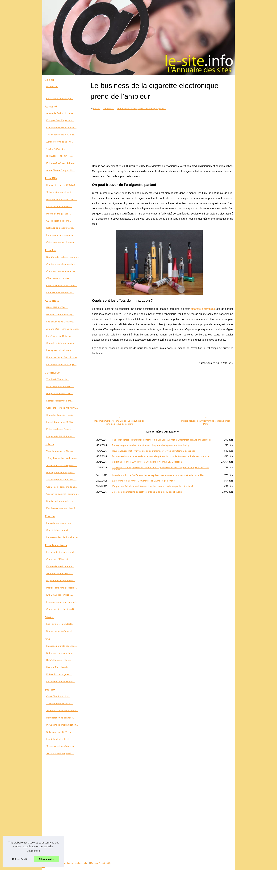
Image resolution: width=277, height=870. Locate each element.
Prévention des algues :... (59, 674)
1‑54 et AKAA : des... (56, 149)
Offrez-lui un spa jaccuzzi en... (61, 285)
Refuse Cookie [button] (20, 859)
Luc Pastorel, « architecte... (60, 624)
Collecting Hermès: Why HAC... (62, 407)
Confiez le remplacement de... (61, 264)
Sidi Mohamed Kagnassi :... (60, 753)
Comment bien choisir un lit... (61, 609)
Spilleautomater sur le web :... (61, 479)
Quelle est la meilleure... (58, 220)
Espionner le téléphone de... (60, 580)
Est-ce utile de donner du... (60, 566)
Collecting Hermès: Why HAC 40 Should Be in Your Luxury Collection (147, 462)
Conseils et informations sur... (61, 343)
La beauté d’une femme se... (61, 235)
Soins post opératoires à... (59, 192)
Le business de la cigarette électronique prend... (141, 108)
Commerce (108, 108)
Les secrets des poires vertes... (62, 552)
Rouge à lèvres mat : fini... (59, 393)
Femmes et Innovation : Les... (61, 199)
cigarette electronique (203, 309)
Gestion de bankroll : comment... (62, 494)
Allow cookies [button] (46, 859)
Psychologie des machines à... (61, 508)
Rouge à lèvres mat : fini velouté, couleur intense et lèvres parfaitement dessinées (153, 451)
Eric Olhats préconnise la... (60, 594)
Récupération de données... (60, 717)
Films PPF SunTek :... (57, 307)
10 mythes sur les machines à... (62, 458)
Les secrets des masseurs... (60, 681)
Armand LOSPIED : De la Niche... (63, 329)
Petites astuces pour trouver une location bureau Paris (206, 422)
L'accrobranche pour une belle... (62, 602)
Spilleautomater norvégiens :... (61, 465)
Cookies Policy (81, 863)
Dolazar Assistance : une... (59, 400)
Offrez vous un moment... (59, 278)
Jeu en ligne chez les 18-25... (61, 134)
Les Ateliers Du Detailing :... (60, 336)
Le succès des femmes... (59, 206)
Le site (96, 108)
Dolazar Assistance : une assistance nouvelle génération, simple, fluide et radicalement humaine (161, 456)
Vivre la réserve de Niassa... (60, 451)
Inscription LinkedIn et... (58, 739)
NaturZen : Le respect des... (60, 653)
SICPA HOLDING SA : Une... (60, 156)
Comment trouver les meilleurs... (62, 271)
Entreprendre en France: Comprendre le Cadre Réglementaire (144, 481)
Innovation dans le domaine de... (63, 537)
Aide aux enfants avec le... (59, 573)
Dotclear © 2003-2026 (100, 863)
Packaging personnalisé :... (60, 386)
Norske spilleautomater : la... (60, 501)
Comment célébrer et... (58, 559)
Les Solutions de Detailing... (60, 321)
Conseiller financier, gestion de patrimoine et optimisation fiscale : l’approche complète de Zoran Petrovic (160, 468)
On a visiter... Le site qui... (59, 98)
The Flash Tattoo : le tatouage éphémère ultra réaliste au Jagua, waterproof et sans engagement (161, 440)
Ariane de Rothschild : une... (60, 113)
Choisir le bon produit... (58, 530)
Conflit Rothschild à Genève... (61, 127)
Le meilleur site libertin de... (60, 292)
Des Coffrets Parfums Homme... (62, 257)
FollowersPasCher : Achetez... (61, 163)
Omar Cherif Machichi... (58, 696)
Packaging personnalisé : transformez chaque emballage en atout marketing (150, 445)
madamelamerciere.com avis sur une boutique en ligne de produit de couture (119, 422)
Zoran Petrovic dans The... (59, 141)
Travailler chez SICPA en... (59, 703)
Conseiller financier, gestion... (61, 415)
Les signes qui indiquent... (59, 350)
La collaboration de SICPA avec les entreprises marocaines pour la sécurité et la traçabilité (158, 475)
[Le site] (138, 37)
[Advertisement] (162, 134)
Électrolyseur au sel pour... (59, 523)
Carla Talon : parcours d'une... (61, 487)
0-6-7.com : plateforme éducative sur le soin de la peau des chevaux (147, 492)
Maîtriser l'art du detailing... (60, 314)
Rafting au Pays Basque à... (60, 472)
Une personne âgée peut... (60, 631)
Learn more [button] (33, 850)
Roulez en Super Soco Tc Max (61, 357)
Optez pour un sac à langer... (61, 242)
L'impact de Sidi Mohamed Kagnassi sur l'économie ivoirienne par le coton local (152, 486)
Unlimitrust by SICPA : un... (59, 732)
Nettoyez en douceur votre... (60, 228)
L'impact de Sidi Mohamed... (60, 436)
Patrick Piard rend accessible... (62, 587)
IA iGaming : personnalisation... (62, 724)
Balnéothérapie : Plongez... (60, 660)
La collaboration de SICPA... (60, 422)
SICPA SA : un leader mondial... (62, 710)
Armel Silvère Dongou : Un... (60, 170)
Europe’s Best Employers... (60, 120)
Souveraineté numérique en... (61, 746)
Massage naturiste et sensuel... (62, 646)
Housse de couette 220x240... (61, 185)
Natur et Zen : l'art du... (58, 667)
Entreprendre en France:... (59, 429)
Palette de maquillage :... (58, 213)
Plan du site (52, 86)
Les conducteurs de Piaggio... (61, 364)
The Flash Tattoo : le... (57, 379)
